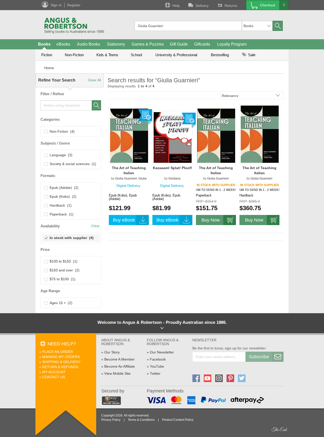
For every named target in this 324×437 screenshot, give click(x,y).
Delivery (202, 6)
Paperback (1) (60, 214)
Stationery (116, 44)
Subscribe (259, 356)
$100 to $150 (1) (62, 261)
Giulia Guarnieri (126, 178)
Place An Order (57, 352)
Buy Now (210, 220)
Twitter (155, 373)
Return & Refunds (60, 367)
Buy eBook (124, 220)
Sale (251, 55)
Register (73, 5)
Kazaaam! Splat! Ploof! (172, 168)
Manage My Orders (61, 357)
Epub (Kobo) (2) (62, 196)
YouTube (157, 366)
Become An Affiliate (119, 366)
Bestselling (220, 55)
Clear (95, 226)
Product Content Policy (177, 420)
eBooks (63, 44)
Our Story (112, 352)
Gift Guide (179, 44)
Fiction (46, 55)
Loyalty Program (232, 44)
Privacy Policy (110, 420)
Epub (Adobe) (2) (63, 188)
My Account (54, 372)
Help (176, 6)
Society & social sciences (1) (72, 164)
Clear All (94, 80)
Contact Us (53, 377)
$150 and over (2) (63, 270)
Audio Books (88, 44)
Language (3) (60, 155)
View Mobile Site (117, 373)
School (136, 55)
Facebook (158, 359)
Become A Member (119, 359)
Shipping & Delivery (61, 362)
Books (44, 44)
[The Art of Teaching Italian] (129, 135)
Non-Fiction (74, 55)
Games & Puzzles (148, 44)
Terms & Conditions (141, 420)
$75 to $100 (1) (61, 279)
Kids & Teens (107, 55)
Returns (231, 6)
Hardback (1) (60, 205)
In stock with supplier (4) (71, 238)
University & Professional (176, 55)
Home (49, 68)
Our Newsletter (162, 352)
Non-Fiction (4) (61, 131)
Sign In (56, 5)
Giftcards (202, 44)
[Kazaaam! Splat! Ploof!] (173, 137)
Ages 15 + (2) (60, 303)
